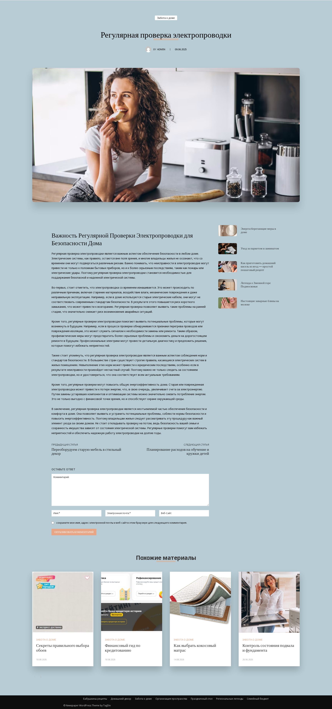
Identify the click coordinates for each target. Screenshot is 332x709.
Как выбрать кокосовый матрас (195, 647)
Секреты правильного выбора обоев (62, 647)
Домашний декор (121, 698)
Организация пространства (171, 698)
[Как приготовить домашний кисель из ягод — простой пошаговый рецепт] (227, 266)
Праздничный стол (201, 698)
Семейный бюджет (258, 698)
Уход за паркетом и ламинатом (260, 248)
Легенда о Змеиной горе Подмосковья (256, 284)
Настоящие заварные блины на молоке (260, 302)
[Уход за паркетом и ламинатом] (227, 248)
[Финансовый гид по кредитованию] (131, 602)
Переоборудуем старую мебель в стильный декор (86, 451)
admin (161, 49)
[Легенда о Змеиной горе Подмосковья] (227, 284)
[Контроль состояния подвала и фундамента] (269, 602)
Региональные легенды (229, 698)
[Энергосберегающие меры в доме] (227, 230)
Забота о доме (166, 18)
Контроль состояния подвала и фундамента (268, 647)
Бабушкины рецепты (95, 698)
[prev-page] (34, 677)
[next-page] (40, 677)
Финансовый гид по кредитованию (122, 647)
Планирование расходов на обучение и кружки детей (178, 451)
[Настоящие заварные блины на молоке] (227, 302)
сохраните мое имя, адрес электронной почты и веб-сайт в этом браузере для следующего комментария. (121, 522)
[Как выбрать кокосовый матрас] (200, 602)
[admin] (149, 49)
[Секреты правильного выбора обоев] (62, 602)
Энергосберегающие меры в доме (258, 230)
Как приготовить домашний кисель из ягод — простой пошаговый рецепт (258, 266)
